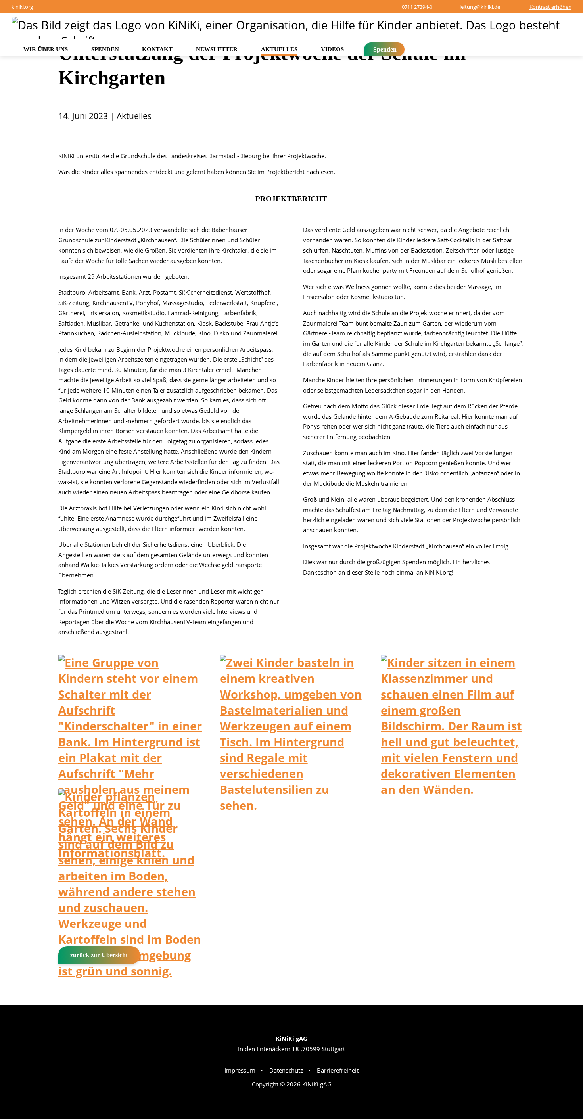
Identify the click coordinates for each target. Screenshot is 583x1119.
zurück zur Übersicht (99, 955)
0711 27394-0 (417, 6)
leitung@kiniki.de (480, 6)
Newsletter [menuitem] (217, 49)
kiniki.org (22, 6)
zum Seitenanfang (550, 990)
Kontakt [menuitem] (157, 49)
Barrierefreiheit (338, 1070)
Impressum (239, 1070)
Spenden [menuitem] (105, 49)
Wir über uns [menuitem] (45, 49)
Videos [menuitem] (332, 49)
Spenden (385, 49)
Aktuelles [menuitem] (279, 49)
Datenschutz (286, 1070)
